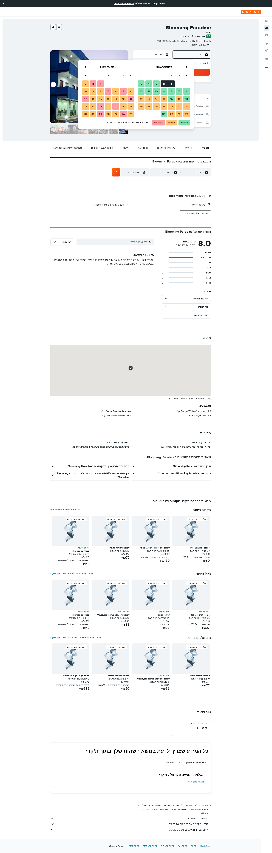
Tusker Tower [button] (163, 614)
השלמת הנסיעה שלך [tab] (195, 762)
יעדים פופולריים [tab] (172, 762)
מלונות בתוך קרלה (150, 846)
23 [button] (163, 106)
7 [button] (179, 91)
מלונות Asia (182, 846)
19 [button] (141, 98)
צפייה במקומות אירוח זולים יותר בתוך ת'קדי (71, 573)
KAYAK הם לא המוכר (197, 818)
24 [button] (156, 106)
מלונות (193, 846)
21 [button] (179, 106)
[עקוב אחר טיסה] (267, 50)
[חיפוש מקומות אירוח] (267, 28)
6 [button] (186, 91)
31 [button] (85, 114)
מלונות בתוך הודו (167, 846)
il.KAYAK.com (205, 846)
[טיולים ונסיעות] (267, 59)
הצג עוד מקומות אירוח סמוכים (65, 509)
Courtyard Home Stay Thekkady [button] (113, 614)
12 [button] (141, 91)
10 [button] (156, 91)
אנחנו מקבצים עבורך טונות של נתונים (188, 824)
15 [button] (171, 98)
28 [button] (179, 114)
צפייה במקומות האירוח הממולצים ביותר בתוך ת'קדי (75, 637)
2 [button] (164, 83)
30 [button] (163, 114)
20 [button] (186, 106)
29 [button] (171, 114)
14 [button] (179, 98)
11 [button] (149, 91)
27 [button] (186, 114)
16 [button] (164, 98)
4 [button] (149, 83)
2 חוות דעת (187, 36)
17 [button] (156, 98)
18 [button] (149, 98)
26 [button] (141, 106)
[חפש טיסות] (267, 21)
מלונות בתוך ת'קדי (195, 781)
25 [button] (148, 106)
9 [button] (164, 91)
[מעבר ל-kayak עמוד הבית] (251, 12)
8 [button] (171, 91)
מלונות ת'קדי (134, 846)
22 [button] (171, 106)
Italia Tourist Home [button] (200, 614)
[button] (3, 3)
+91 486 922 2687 (201, 44)
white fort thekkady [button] (119, 547)
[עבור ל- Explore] (267, 43)
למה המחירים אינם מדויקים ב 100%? (188, 829)
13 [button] (186, 98)
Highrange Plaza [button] (80, 550)
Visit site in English (124, 3)
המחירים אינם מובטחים (147, 809)
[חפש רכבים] (267, 34)
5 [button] (141, 83)
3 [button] (156, 83)
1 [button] (171, 83)
